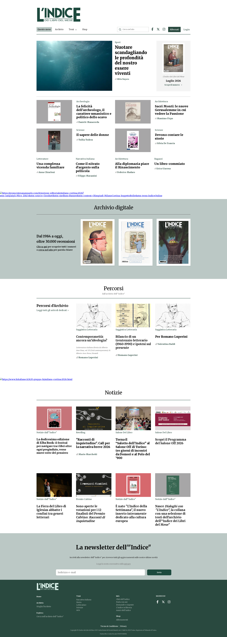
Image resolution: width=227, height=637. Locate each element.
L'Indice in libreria (124, 607)
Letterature (81, 605)
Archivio (59, 29)
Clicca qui (42, 246)
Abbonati (174, 29)
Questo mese (44, 29)
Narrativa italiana (83, 600)
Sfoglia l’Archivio (44, 606)
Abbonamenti (122, 620)
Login (187, 29)
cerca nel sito (45, 250)
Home (39, 597)
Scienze (79, 607)
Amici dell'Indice (123, 610)
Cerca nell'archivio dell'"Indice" (50, 616)
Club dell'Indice (123, 599)
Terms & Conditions (109, 626)
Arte (78, 610)
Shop (84, 29)
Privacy (123, 626)
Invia (159, 572)
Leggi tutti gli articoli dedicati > (53, 310)
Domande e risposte (125, 605)
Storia (78, 602)
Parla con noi (121, 602)
